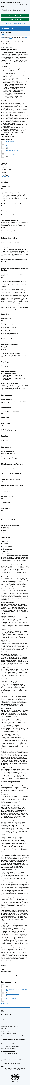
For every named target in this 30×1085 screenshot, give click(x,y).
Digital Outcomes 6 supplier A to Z (9, 1033)
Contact (3, 1019)
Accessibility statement (6, 1060)
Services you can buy (6, 1021)
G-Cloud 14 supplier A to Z (7, 1028)
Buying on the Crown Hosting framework (10, 1053)
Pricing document (10, 141)
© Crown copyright (15, 1081)
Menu (2, 34)
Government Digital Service (13, 1063)
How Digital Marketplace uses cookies (15, 23)
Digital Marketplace (6, 32)
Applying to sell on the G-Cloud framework (11, 1044)
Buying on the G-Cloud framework (9, 1048)
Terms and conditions (11, 154)
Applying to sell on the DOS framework (10, 1046)
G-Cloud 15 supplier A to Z (7, 1031)
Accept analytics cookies (15, 15)
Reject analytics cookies (15, 19)
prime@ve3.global (5, 176)
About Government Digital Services (9, 1026)
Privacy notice (20, 1059)
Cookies (14, 1059)
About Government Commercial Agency (10, 1024)
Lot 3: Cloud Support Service (18, 41)
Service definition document (12, 150)
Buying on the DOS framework (8, 1051)
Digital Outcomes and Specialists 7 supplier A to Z (12, 1035)
